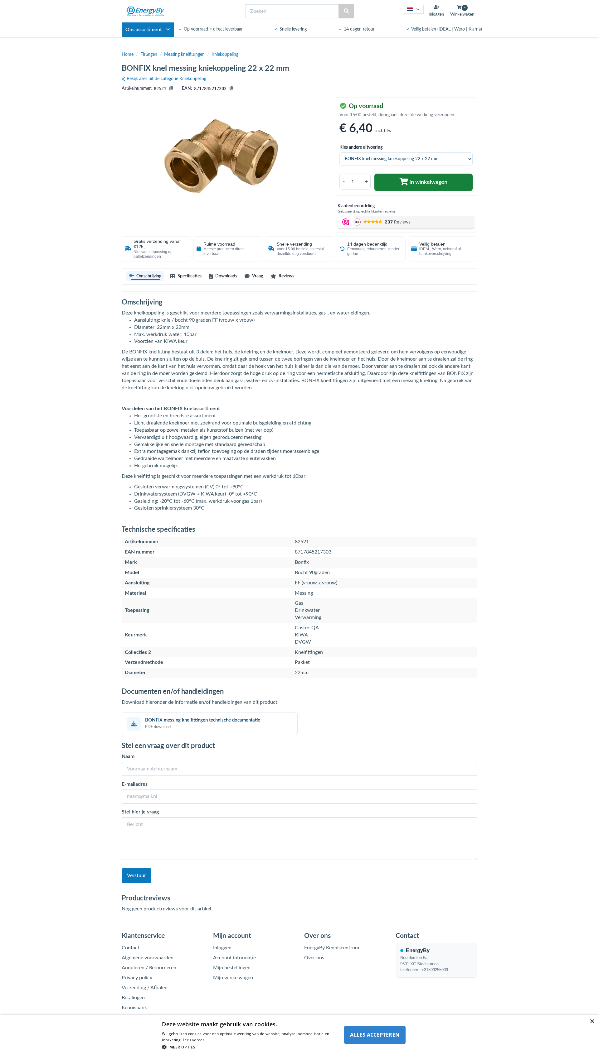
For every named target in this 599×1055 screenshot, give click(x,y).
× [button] (592, 1021)
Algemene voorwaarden (147, 957)
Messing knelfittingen (184, 54)
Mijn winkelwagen (233, 977)
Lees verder (193, 1040)
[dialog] (299, 1035)
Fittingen (148, 54)
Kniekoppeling (225, 54)
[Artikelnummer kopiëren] (171, 88)
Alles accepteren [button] (374, 1034)
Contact (130, 947)
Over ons (314, 957)
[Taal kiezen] (414, 9)
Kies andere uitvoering (360, 147)
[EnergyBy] (145, 11)
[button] (250, 1046)
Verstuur (136, 875)
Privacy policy (137, 977)
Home (128, 54)
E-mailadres (135, 784)
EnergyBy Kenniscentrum (331, 947)
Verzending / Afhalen (145, 987)
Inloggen (222, 947)
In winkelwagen (427, 182)
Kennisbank (134, 1007)
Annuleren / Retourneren (149, 967)
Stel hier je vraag (140, 811)
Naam (128, 756)
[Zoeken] (346, 11)
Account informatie (234, 957)
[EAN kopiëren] (231, 88)
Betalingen (133, 997)
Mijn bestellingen (232, 967)
